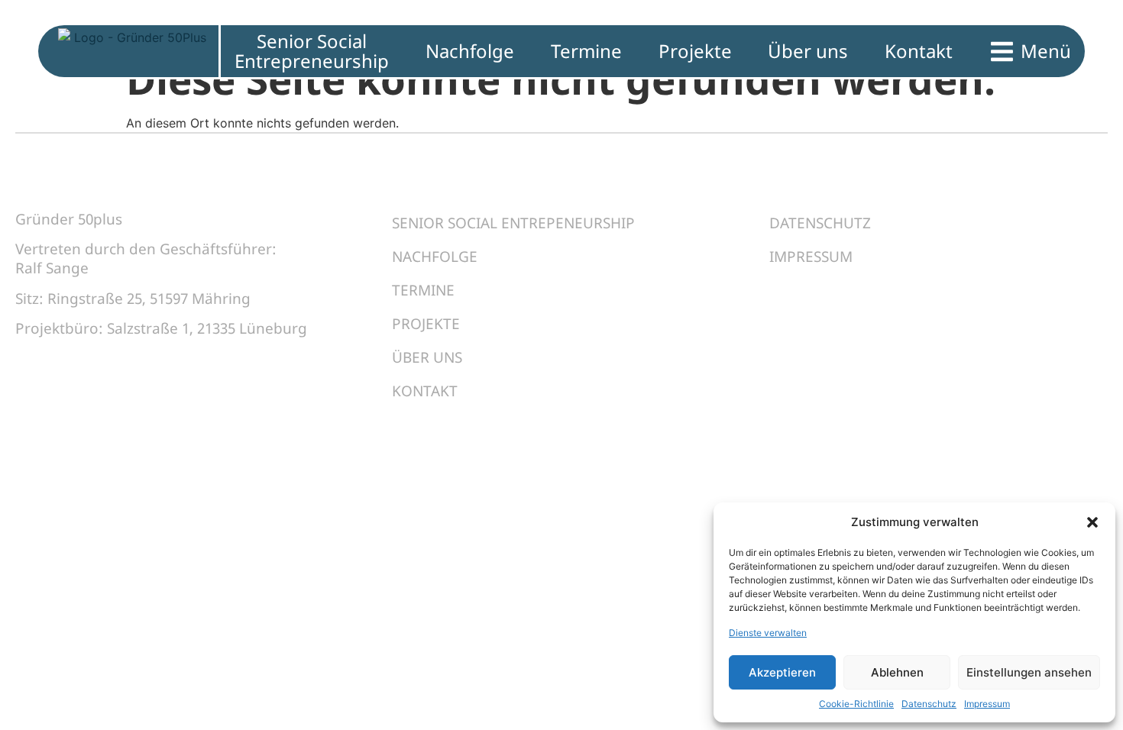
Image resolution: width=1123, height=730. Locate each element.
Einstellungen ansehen (1029, 672)
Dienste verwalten (768, 632)
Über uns (427, 357)
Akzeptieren (782, 672)
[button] (1092, 522)
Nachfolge (434, 256)
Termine (423, 290)
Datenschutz (928, 703)
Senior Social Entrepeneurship (513, 223)
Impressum (987, 703)
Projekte (426, 324)
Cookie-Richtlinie (856, 703)
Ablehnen (897, 672)
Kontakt (425, 391)
